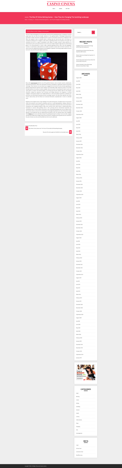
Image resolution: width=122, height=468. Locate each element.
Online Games (79, 420)
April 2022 (78, 251)
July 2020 (78, 321)
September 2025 (79, 114)
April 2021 (78, 291)
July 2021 (78, 281)
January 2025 (79, 141)
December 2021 (79, 264)
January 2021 (79, 301)
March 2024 (78, 174)
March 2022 (78, 254)
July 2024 (78, 161)
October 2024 (79, 151)
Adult (54, 8)
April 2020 (78, 331)
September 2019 (79, 354)
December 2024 (79, 144)
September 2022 (79, 234)
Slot (77, 430)
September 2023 (79, 194)
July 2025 (78, 121)
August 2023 (78, 198)
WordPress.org (79, 455)
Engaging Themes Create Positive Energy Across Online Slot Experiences (84, 46)
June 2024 (78, 164)
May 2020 (78, 328)
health (77, 413)
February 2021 (79, 298)
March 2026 (78, 94)
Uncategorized (79, 433)
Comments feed (79, 451)
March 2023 (78, 214)
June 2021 (78, 284)
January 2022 (79, 261)
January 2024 (79, 181)
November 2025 (79, 108)
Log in (77, 445)
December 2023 (79, 184)
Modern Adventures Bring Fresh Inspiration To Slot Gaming (85, 55)
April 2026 (78, 91)
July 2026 (78, 81)
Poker (77, 423)
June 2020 (78, 324)
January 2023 (79, 221)
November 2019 (79, 348)
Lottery (77, 416)
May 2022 (78, 248)
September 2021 (79, 274)
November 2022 (79, 228)
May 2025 (78, 127)
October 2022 (79, 231)
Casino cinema (61, 4)
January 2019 (79, 358)
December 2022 (79, 224)
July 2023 (78, 201)
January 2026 (79, 101)
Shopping (78, 426)
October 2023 (79, 191)
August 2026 (78, 77)
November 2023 (79, 188)
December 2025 (79, 104)
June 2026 (78, 84)
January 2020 (79, 341)
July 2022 (78, 241)
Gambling (78, 406)
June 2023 (78, 204)
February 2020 (79, 338)
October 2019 (79, 351)
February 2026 (79, 98)
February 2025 (79, 138)
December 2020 (79, 304)
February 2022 (79, 258)
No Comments (46, 31)
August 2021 (78, 278)
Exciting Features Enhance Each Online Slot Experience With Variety (85, 51)
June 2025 (78, 124)
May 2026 (78, 87)
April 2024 (78, 171)
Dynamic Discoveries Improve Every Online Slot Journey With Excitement (85, 60)
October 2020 (79, 311)
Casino (60, 8)
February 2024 (79, 178)
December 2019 (79, 344)
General (77, 410)
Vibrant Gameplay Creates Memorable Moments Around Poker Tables (84, 65)
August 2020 (78, 318)
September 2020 (79, 314)
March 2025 (78, 134)
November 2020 (79, 308)
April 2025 (78, 131)
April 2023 (78, 211)
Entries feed (78, 448)
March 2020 (78, 334)
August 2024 (78, 158)
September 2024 (79, 154)
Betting (67, 8)
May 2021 (78, 288)
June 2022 (78, 244)
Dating (77, 403)
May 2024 (78, 167)
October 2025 (79, 111)
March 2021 (78, 294)
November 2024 (79, 148)
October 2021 (79, 271)
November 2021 (79, 268)
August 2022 (78, 238)
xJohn (29, 31)
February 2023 (79, 218)
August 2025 (78, 117)
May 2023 (78, 207)
